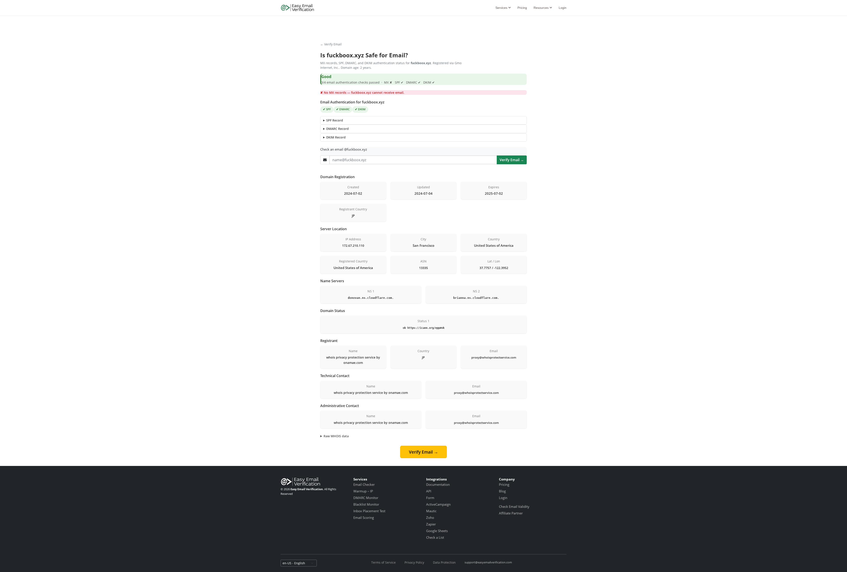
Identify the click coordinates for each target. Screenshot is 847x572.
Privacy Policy (414, 562)
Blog (502, 491)
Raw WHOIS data (336, 436)
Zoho (430, 517)
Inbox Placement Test (369, 511)
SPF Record (334, 120)
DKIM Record (336, 137)
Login (562, 7)
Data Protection (444, 562)
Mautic (431, 511)
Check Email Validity (514, 506)
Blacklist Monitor (366, 504)
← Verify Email (331, 44)
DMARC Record (337, 129)
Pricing (522, 7)
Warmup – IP (363, 491)
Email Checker (364, 484)
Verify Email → (512, 159)
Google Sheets (437, 531)
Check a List (435, 537)
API (428, 491)
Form (430, 497)
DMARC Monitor (365, 497)
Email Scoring (363, 517)
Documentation (438, 484)
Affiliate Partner (511, 513)
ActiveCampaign (438, 504)
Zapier (431, 524)
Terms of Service (383, 562)
